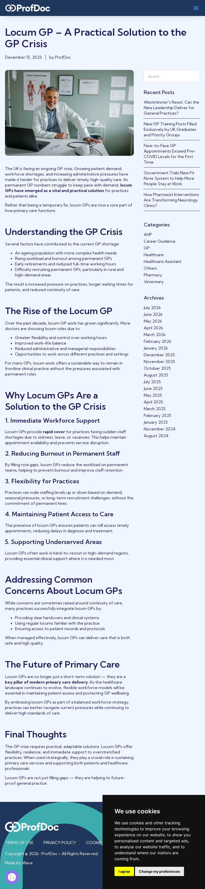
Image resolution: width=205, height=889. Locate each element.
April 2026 (153, 327)
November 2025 (159, 361)
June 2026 (153, 314)
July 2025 (152, 381)
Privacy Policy (60, 842)
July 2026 (152, 307)
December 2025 (159, 354)
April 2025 (153, 401)
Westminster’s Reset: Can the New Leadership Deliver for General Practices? (171, 108)
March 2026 (155, 334)
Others (150, 268)
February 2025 (157, 415)
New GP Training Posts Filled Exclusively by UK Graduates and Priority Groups (170, 129)
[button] (196, 8)
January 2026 (156, 348)
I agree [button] (124, 871)
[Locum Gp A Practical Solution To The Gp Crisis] (12, 877)
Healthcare (154, 254)
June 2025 (153, 388)
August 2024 (156, 435)
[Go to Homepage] (27, 8)
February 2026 (157, 341)
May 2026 (153, 321)
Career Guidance (160, 241)
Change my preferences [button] (159, 871)
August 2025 (156, 374)
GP (147, 247)
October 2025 (157, 368)
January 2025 (156, 422)
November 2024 (160, 428)
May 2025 (153, 395)
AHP (148, 234)
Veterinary (154, 281)
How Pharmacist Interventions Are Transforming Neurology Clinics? (171, 200)
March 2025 (155, 408)
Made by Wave (19, 862)
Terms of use (19, 842)
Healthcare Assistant (163, 261)
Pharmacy (153, 274)
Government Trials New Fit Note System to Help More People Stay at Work (169, 178)
